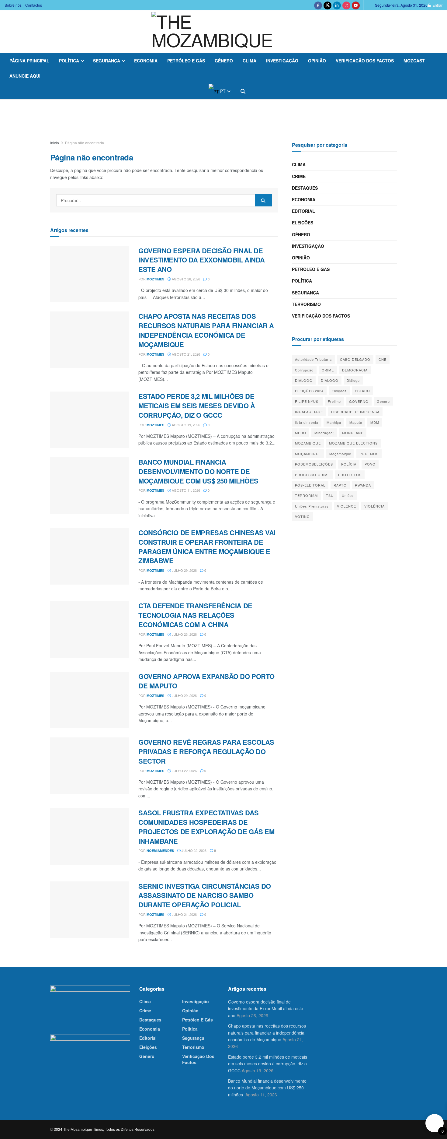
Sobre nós (13, 5)
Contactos (33, 5)
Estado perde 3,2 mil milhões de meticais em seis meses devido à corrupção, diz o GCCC (196, 405)
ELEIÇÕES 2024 (309, 390)
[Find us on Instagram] (346, 5)
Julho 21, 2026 (184, 914)
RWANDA (363, 485)
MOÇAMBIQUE (308, 453)
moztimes (155, 279)
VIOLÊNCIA (374, 506)
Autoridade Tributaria (313, 359)
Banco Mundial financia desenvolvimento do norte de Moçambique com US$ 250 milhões (199, 471)
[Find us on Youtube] (356, 5)
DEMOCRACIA (355, 369)
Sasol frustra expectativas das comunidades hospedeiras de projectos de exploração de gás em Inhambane (206, 826)
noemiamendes (160, 850)
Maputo (355, 422)
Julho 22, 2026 (184, 770)
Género (224, 61)
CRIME (328, 369)
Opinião (317, 61)
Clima (249, 61)
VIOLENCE (346, 506)
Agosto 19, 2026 (185, 424)
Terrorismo (306, 304)
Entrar (436, 5)
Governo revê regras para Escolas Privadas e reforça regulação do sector (206, 751)
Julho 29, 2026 (184, 570)
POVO (370, 464)
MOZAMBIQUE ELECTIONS (353, 443)
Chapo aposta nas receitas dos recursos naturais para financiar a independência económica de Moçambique (206, 330)
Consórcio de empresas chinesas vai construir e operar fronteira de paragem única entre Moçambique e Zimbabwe (206, 546)
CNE (382, 359)
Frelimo (334, 401)
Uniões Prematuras (312, 506)
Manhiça (334, 422)
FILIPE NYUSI (307, 401)
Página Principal (29, 61)
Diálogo (353, 380)
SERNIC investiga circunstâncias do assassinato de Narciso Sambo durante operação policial (204, 895)
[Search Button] (243, 91)
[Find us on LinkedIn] (337, 5)
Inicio (54, 142)
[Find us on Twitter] (327, 5)
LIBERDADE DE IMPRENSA (355, 411)
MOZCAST (414, 61)
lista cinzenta (306, 422)
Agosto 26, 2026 (185, 278)
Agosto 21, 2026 (185, 354)
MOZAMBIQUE (308, 443)
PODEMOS (369, 453)
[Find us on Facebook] (318, 5)
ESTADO (362, 390)
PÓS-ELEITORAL (310, 485)
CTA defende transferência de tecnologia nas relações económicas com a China (195, 615)
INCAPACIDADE (309, 411)
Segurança (106, 61)
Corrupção (304, 369)
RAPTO (340, 485)
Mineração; (324, 432)
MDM (374, 422)
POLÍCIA (348, 464)
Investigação (282, 61)
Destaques (305, 188)
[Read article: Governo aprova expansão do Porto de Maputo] (89, 700)
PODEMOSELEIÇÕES (314, 464)
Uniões (348, 495)
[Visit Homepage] (223, 31)
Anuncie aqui (24, 76)
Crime (299, 176)
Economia (146, 61)
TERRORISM (306, 495)
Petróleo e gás (186, 61)
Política (69, 61)
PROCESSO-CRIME (312, 474)
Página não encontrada (84, 142)
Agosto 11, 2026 (185, 490)
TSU (330, 495)
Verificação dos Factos (365, 61)
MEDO (300, 432)
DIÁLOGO (329, 380)
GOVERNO (359, 401)
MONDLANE (352, 432)
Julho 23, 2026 (184, 634)
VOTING (302, 516)
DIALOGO (304, 380)
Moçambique (340, 453)
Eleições (302, 223)
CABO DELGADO (355, 359)
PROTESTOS (350, 474)
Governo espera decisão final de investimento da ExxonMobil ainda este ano (201, 260)
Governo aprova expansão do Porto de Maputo (206, 681)
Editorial (303, 211)
